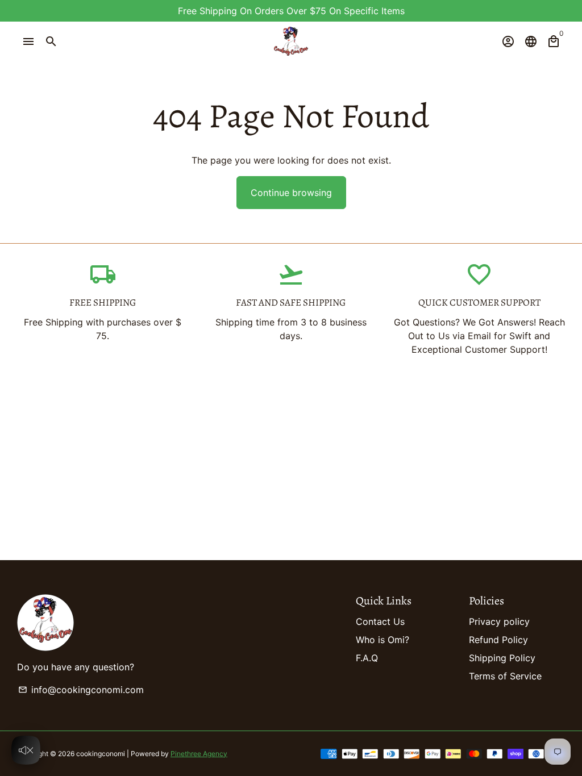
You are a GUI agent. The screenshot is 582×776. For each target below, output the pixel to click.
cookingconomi (100, 753)
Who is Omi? (382, 639)
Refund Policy (498, 639)
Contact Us (380, 621)
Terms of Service (505, 676)
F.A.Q (367, 658)
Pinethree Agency (199, 753)
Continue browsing (291, 192)
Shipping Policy (502, 658)
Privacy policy (499, 621)
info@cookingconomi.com (81, 689)
